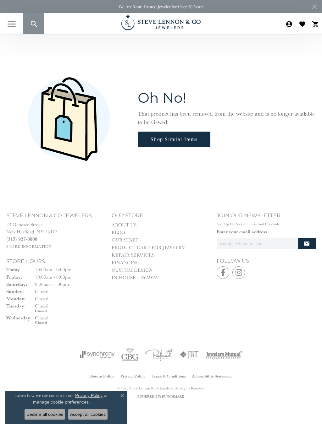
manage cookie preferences (61, 402)
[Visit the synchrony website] (97, 354)
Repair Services (133, 255)
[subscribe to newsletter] (307, 243)
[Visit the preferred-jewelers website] (159, 354)
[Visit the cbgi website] (130, 354)
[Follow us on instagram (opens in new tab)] (238, 272)
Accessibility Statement (212, 376)
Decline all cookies (44, 414)
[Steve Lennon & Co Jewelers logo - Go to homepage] (161, 22)
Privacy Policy (132, 376)
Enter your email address (242, 232)
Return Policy (102, 376)
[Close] (314, 7)
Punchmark (173, 396)
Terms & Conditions (169, 376)
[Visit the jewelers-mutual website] (224, 354)
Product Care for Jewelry (148, 247)
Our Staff (125, 240)
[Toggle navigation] (11, 24)
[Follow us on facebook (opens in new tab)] (223, 272)
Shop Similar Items (174, 139)
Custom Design (132, 270)
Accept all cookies (88, 414)
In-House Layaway (135, 277)
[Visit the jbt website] (190, 354)
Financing (126, 262)
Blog (118, 232)
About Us (124, 225)
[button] (33, 23)
